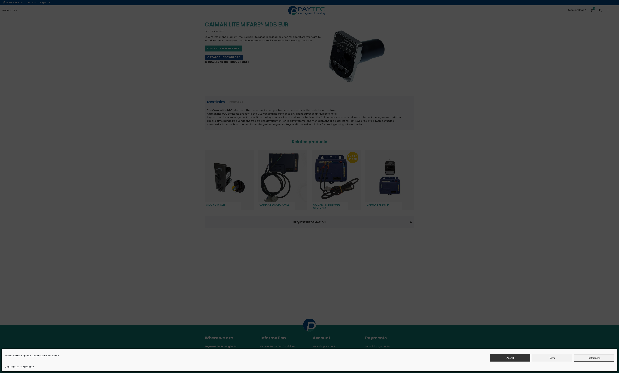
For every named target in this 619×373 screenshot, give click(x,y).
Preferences (594, 358)
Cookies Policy (12, 366)
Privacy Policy (27, 366)
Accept (510, 358)
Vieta (552, 358)
